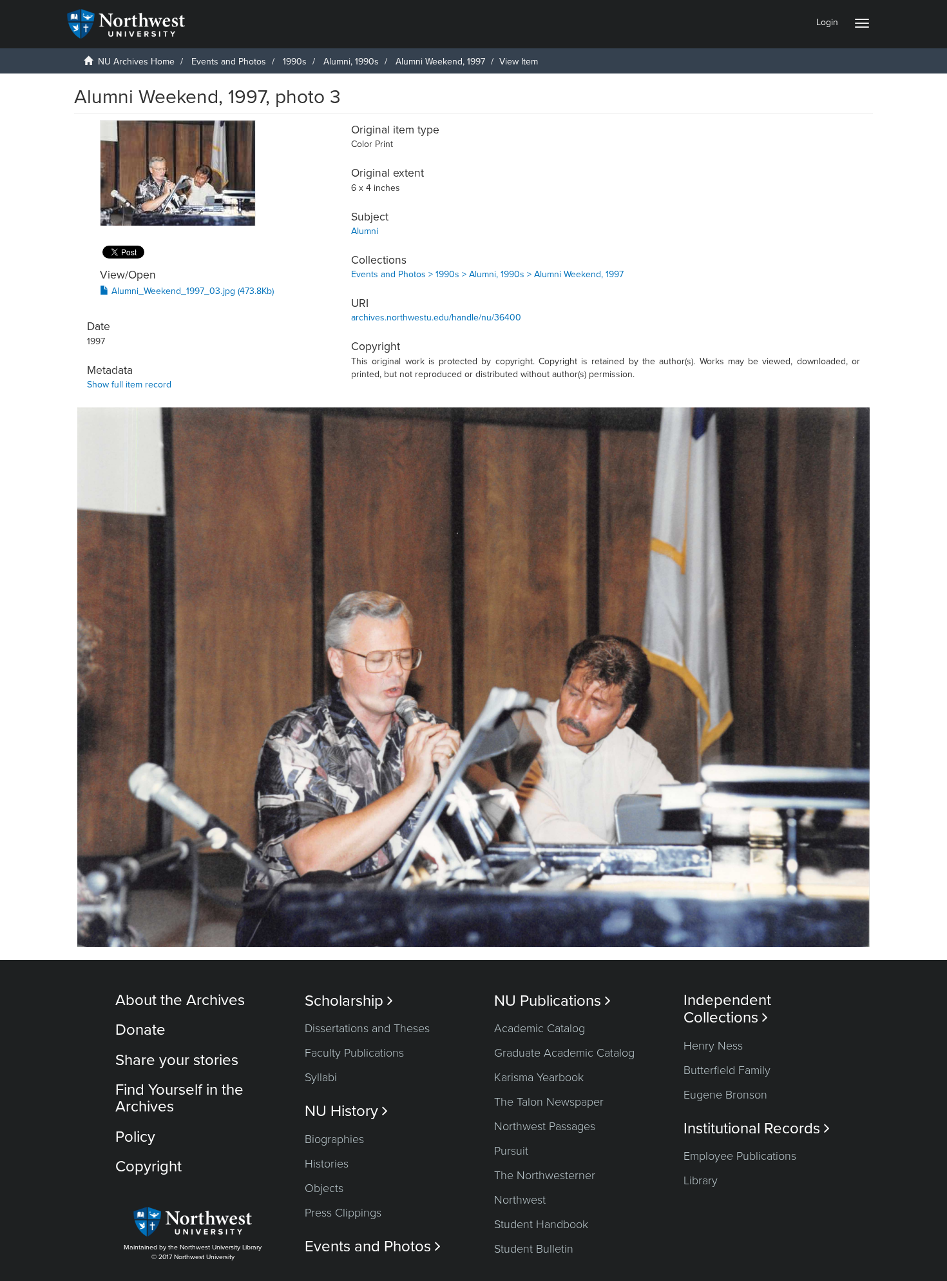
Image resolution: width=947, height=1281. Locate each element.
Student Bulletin (533, 1249)
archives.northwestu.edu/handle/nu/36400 (436, 317)
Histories (327, 1164)
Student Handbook (541, 1224)
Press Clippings (343, 1213)
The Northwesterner (544, 1175)
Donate (140, 1030)
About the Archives (180, 1000)
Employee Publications (740, 1156)
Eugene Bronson (725, 1095)
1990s (295, 61)
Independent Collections (727, 1009)
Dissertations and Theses (367, 1028)
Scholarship (349, 1001)
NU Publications (552, 1001)
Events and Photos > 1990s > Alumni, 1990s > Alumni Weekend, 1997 (487, 274)
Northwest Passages (544, 1126)
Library (701, 1180)
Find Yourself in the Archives (179, 1098)
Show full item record (129, 384)
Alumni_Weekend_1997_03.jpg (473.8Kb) (191, 291)
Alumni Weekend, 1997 (440, 61)
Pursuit (511, 1151)
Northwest (520, 1200)
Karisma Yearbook (539, 1077)
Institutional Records (757, 1128)
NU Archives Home (136, 61)
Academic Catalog (539, 1028)
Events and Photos (228, 61)
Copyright (148, 1166)
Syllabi (321, 1077)
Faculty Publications (354, 1053)
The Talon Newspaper (549, 1102)
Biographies (334, 1139)
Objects (324, 1188)
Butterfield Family (727, 1070)
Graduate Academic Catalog (564, 1053)
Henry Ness (713, 1046)
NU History (346, 1111)
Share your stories (176, 1060)
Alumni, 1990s (351, 61)
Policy (135, 1137)
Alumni (364, 231)
